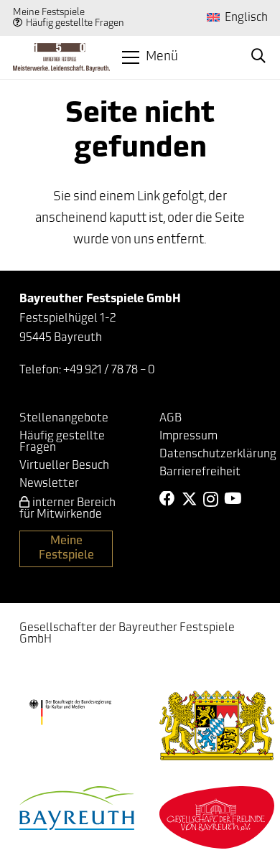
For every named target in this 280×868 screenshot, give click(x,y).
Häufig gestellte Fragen (75, 23)
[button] (150, 57)
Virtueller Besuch (64, 466)
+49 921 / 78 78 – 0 (109, 370)
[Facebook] (167, 499)
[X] (189, 499)
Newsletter (49, 484)
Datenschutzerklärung (217, 454)
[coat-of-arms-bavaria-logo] (216, 725)
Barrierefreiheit (200, 472)
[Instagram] (210, 499)
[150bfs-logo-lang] (61, 57)
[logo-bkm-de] (70, 712)
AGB (170, 418)
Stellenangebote (63, 418)
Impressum (188, 436)
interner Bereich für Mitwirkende (67, 509)
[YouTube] (232, 499)
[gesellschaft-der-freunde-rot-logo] (216, 817)
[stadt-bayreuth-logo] (76, 808)
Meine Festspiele (49, 12)
